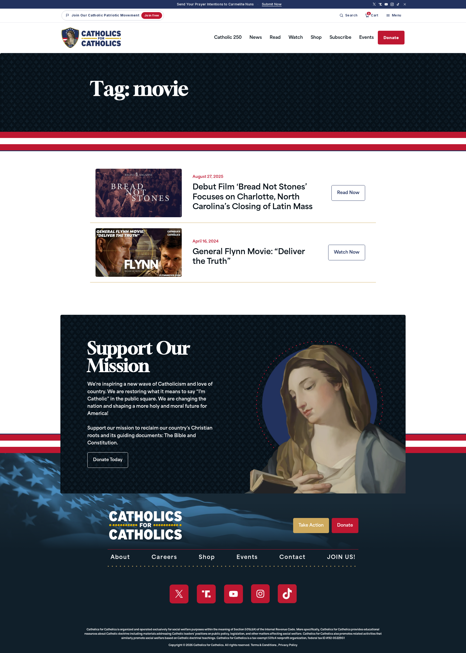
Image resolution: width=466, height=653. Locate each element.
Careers (164, 557)
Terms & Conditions (263, 645)
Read (275, 38)
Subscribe (340, 38)
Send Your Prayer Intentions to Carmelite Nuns (215, 4)
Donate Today (107, 460)
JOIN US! (341, 557)
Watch (296, 38)
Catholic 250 (228, 38)
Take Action (311, 525)
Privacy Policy (287, 645)
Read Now (348, 193)
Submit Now (272, 4)
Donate (391, 37)
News (255, 38)
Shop (316, 38)
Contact (292, 557)
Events (366, 38)
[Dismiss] (405, 4)
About (120, 557)
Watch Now (346, 252)
